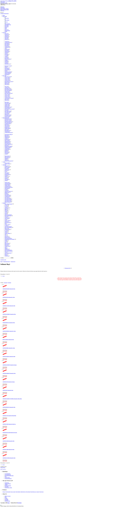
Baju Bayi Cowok (8, 120)
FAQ (6, 476)
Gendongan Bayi (8, 123)
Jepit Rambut (7, 188)
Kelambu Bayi (7, 139)
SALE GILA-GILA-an (8, 0)
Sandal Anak (7, 182)
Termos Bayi (7, 131)
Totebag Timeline (8, 483)
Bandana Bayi (7, 127)
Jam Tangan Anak (8, 200)
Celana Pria (7, 41)
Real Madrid (7, 68)
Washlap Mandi (7, 128)
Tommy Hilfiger (7, 220)
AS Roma (6, 57)
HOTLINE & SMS (3, 2)
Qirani (6, 210)
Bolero (6, 27)
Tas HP (6, 53)
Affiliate (6, 484)
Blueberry (6, 151)
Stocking (6, 178)
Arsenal (6, 56)
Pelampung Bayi (7, 141)
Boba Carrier (7, 243)
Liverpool (6, 62)
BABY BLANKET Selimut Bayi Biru (8, 339)
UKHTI (6, 211)
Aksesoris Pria (7, 47)
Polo (5, 223)
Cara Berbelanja (7, 473)
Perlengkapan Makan (8, 134)
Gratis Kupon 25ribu (8, 487)
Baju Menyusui (33, 491)
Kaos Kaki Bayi (7, 143)
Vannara (6, 206)
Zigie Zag (6, 159)
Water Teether (7, 125)
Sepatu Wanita (7, 184)
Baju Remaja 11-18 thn (9, 81)
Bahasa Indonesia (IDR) (4, 9)
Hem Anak (7, 99)
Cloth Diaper (7, 148)
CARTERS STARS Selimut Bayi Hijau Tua (9, 424)
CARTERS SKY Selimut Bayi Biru (8, 390)
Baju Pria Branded (8, 215)
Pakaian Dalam (7, 30)
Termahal (9, 282)
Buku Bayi (7, 135)
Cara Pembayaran (8, 474)
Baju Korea (7, 18)
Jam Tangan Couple (8, 201)
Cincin (6, 177)
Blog (5, 497)
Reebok (6, 254)
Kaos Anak (7, 102)
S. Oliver (6, 225)
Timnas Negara (7, 73)
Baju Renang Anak (8, 89)
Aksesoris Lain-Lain (8, 191)
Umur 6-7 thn (7, 79)
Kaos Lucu (7, 29)
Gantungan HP (7, 196)
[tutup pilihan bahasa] (2, 10)
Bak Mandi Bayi (7, 130)
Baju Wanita (5, 16)
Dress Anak (7, 84)
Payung (6, 189)
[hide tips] (2, 6)
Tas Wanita (7, 173)
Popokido (6, 150)
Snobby (6, 240)
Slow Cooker (7, 140)
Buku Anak (7, 113)
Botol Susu (7, 124)
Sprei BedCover (7, 195)
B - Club (6, 205)
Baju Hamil (28, 491)
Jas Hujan (6, 190)
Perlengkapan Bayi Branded (9, 239)
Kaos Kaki (6, 50)
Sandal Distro (7, 51)
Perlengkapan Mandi (8, 146)
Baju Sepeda (7, 44)
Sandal (6, 180)
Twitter (6, 498)
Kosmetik (6, 168)
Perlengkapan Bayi (6, 117)
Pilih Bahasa (2, 7)
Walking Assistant (8, 147)
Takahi (6, 248)
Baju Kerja (7, 26)
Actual (6, 212)
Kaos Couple (7, 162)
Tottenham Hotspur (8, 71)
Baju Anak (4, 75)
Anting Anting (7, 169)
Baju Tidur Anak (8, 111)
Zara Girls (6, 236)
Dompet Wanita (7, 174)
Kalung (4, 491)
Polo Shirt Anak (7, 103)
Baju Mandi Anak (8, 110)
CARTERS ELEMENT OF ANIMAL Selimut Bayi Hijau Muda (12, 398)
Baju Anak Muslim (8, 90)
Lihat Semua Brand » (8, 214)
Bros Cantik (7, 167)
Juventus (6, 61)
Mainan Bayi (7, 136)
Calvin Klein (7, 217)
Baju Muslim (7, 20)
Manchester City (7, 63)
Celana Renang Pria (8, 42)
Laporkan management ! (4, 13)
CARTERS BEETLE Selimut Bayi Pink (9, 322)
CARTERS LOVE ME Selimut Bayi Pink (9, 305)
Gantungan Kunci (8, 186)
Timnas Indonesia (8, 72)
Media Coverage (7, 496)
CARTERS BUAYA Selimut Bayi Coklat (9, 297)
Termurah (5, 282)
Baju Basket (7, 43)
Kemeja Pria (7, 34)
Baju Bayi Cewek (8, 119)
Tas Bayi (6, 138)
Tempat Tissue (7, 185)
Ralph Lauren (7, 237)
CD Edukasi (7, 112)
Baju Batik (6, 25)
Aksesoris (4, 164)
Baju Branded (8, 491)
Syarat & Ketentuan (8, 478)
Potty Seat (6, 129)
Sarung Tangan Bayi (8, 144)
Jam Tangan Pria (7, 198)
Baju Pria (4, 32)
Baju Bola (6, 54)
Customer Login (3, 259)
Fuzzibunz (6, 153)
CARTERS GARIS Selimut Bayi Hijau (8, 449)
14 (4, 469)
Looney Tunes (7, 224)
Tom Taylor (7, 218)
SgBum (6, 158)
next (4, 464)
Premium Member (8, 485)
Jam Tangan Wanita (8, 199)
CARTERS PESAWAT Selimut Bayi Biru (9, 288)
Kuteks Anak (7, 116)
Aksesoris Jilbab (7, 183)
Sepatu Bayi (7, 126)
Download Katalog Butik (9, 475)
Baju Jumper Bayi (8, 122)
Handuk (6, 193)
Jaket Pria (6, 38)
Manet (6, 208)
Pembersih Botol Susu (8, 121)
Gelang (6, 175)
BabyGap (6, 228)
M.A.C (6, 253)
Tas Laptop (7, 172)
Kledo (8, 502)
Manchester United (8, 65)
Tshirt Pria (6, 35)
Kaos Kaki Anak (8, 115)
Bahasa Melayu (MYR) (4, 8)
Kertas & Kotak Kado (8, 187)
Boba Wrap (7, 244)
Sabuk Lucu (7, 176)
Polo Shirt (6, 37)
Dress (6, 28)
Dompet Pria (7, 49)
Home (4, 15)
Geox (6, 235)
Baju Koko (7, 45)
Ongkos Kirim (7, 477)
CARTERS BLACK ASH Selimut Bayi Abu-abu (10, 432)
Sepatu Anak (7, 91)
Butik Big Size (23, 491)
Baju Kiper (7, 74)
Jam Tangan (7, 197)
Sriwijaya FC (7, 67)
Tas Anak (6, 109)
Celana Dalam (7, 92)
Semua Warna (2, 467)
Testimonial (7, 482)
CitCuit (6, 204)
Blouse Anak (7, 82)
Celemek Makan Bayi (8, 132)
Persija (6, 66)
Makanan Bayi (7, 142)
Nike (5, 234)
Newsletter (6, 486)
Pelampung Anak (8, 114)
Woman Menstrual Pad (9, 160)
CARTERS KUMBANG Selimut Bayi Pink (9, 373)
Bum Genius (7, 152)
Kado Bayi (7, 145)
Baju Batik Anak (8, 88)
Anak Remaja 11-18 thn (9, 98)
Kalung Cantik (7, 166)
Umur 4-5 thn (7, 78)
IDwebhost (19, 502)
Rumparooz (7, 157)
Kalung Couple (7, 163)
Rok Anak (6, 86)
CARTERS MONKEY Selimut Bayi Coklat (9, 331)
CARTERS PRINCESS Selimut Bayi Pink (9, 407)
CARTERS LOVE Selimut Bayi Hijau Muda (9, 415)
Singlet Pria (7, 36)
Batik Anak (7, 83)
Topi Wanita (7, 179)
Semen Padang (7, 69)
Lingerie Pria (7, 46)
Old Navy (6, 221)
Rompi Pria (7, 39)
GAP (6, 219)
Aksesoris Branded (8, 252)
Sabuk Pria (7, 52)
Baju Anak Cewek (8, 76)
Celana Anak (7, 87)
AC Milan (6, 55)
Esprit (6, 213)
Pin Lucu (6, 170)
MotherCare (7, 249)
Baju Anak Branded (8, 227)
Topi (5, 48)
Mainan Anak (7, 192)
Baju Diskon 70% (8, 24)
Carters (6, 232)
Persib (6, 70)
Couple (4, 161)
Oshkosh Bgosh (7, 229)
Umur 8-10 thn (7, 80)
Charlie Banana (7, 149)
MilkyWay (6, 209)
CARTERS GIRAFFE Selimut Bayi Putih (9, 356)
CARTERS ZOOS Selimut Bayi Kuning (9, 381)
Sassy (6, 242)
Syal (5, 171)
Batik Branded (7, 23)
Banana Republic (8, 222)
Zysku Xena (7, 207)
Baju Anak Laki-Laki (8, 93)
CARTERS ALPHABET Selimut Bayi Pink (9, 314)
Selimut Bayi (7, 137)
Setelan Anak (7, 105)
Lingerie (6, 21)
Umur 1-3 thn (7, 77)
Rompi (6, 31)
